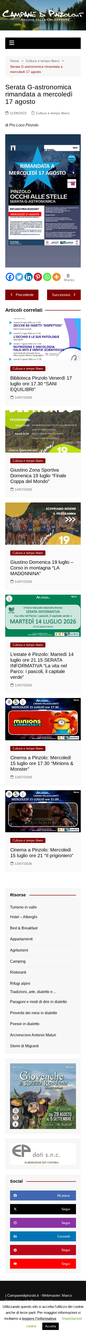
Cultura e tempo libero (53, 113)
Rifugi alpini (20, 983)
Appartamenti (21, 939)
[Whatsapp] (47, 277)
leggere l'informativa (39, 1318)
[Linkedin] (28, 277)
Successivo (61, 295)
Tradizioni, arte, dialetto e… (33, 992)
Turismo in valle (23, 907)
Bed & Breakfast (24, 928)
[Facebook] (10, 277)
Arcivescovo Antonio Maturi (33, 1035)
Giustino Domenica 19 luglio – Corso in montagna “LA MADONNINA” (41, 567)
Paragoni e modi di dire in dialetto (38, 1002)
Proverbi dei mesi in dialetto (33, 1013)
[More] (56, 277)
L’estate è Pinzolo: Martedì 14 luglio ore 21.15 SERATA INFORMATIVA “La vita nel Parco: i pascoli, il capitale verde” (42, 666)
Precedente (25, 295)
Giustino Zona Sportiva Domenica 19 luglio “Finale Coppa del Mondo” (38, 475)
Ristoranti (18, 972)
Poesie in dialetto (24, 1024)
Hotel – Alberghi (23, 917)
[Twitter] (19, 277)
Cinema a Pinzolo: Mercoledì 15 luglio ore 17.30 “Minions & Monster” (41, 763)
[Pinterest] (38, 277)
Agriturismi (19, 950)
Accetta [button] (50, 1326)
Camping (18, 961)
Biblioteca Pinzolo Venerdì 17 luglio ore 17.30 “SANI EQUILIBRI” (41, 383)
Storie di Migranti (24, 1046)
